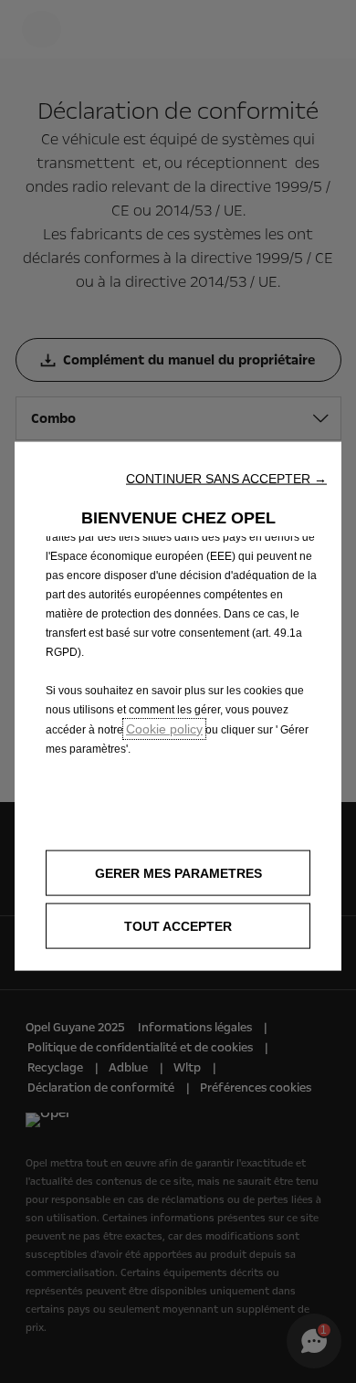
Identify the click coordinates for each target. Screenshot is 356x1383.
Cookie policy (164, 729)
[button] (226, 478)
